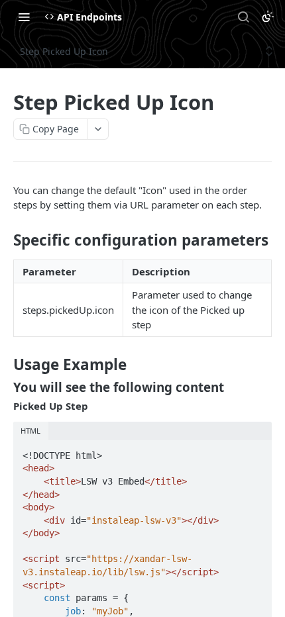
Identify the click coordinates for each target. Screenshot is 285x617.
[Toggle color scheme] (267, 16)
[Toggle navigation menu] (23, 16)
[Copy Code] (255, 451)
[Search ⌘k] (243, 16)
